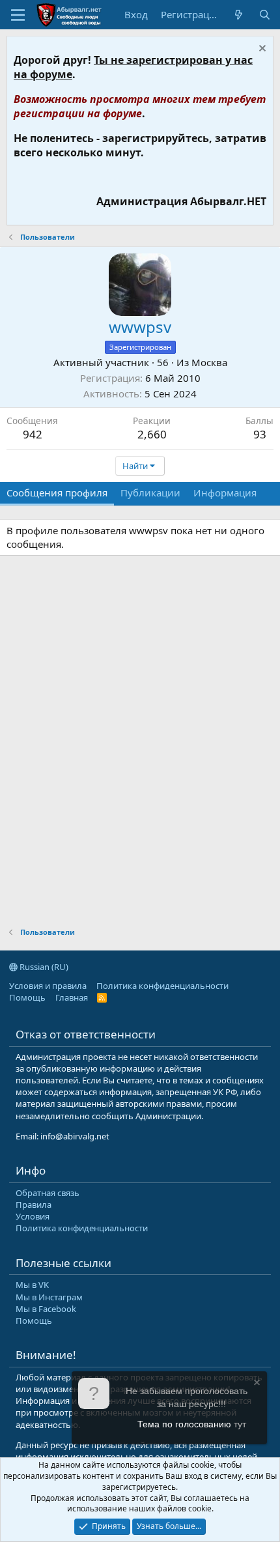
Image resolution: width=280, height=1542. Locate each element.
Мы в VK (32, 1285)
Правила (33, 1204)
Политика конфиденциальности (162, 986)
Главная (71, 997)
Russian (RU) (43, 967)
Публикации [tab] (150, 492)
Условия (32, 1216)
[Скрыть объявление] (260, 50)
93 (259, 434)
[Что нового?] (238, 15)
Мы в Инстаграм (49, 1297)
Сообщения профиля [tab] (57, 492)
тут (240, 1424)
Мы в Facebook (46, 1309)
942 (32, 434)
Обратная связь (47, 1193)
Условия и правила (48, 986)
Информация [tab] (225, 492)
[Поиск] (264, 15)
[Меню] (18, 15)
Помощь (27, 997)
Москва (209, 362)
